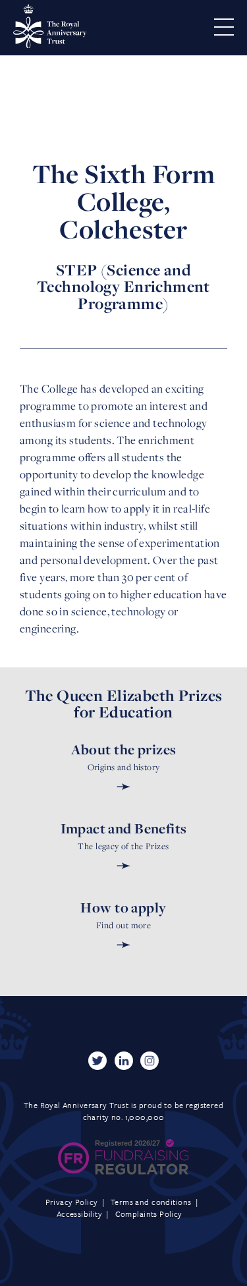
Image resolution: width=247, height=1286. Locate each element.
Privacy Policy (71, 1202)
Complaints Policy (148, 1213)
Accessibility (79, 1213)
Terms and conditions (151, 1202)
